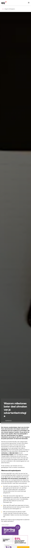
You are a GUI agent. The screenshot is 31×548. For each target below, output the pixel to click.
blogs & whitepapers (10, 9)
